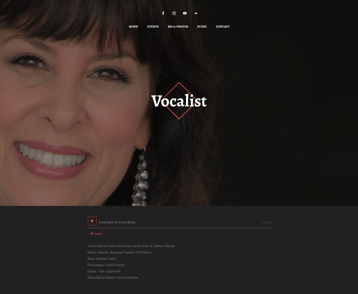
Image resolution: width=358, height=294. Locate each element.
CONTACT (223, 26)
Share (98, 233)
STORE (202, 26)
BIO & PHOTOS (178, 26)
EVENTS (153, 26)
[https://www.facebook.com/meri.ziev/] (163, 13)
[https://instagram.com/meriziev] (174, 13)
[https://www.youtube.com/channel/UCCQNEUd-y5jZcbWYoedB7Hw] (184, 13)
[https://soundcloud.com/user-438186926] (195, 13)
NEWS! (133, 26)
